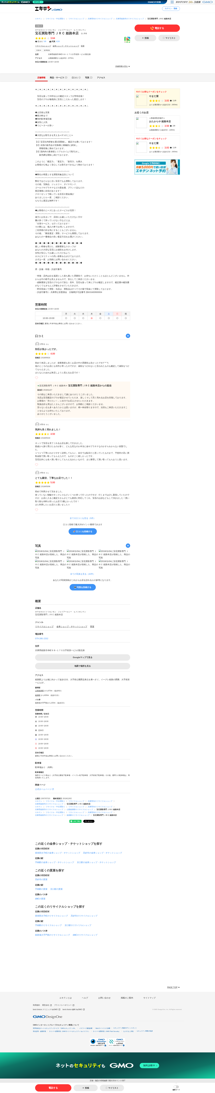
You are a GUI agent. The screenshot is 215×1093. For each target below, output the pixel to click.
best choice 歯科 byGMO (72, 1009)
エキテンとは (65, 998)
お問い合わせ (104, 998)
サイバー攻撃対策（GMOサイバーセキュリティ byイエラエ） (69, 1031)
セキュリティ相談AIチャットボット (125, 1028)
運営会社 (45, 1005)
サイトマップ (149, 998)
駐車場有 (47, 50)
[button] (176, 1088)
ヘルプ (85, 998)
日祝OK (38, 50)
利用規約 (36, 1005)
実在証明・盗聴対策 (39, 1031)
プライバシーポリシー (63, 1005)
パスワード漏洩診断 (85, 1028)
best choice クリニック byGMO (45, 1009)
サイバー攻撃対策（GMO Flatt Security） (106, 1031)
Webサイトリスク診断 (103, 1028)
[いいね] (36, 377)
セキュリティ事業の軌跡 (145, 1031)
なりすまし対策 (128, 1031)
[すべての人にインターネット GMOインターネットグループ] (194, 2)
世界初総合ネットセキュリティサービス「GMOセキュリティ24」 (54, 1028)
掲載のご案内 (127, 998)
